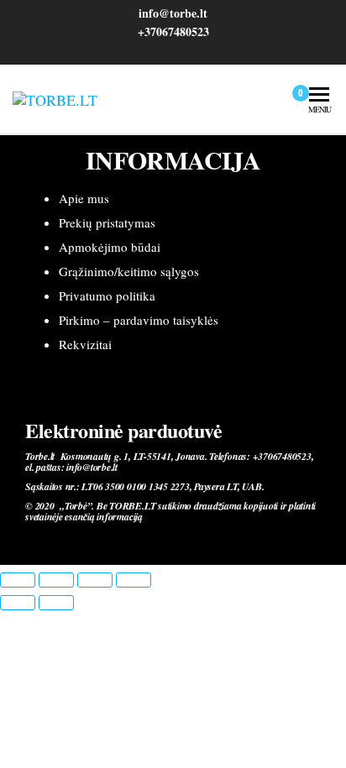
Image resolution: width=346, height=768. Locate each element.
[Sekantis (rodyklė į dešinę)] (56, 602)
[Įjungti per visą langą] (56, 580)
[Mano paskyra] (271, 99)
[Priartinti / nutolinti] (17, 580)
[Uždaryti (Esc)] (133, 580)
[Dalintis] (95, 580)
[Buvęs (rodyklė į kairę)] (17, 602)
